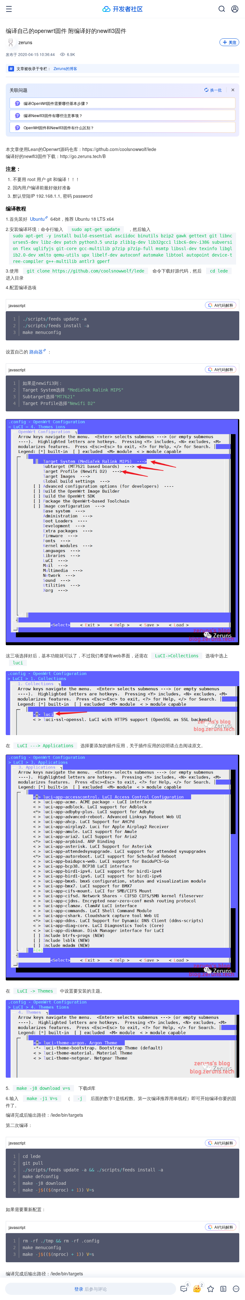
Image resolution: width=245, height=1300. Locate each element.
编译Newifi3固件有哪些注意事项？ (53, 115)
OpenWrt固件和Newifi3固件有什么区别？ (58, 127)
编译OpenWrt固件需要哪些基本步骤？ (56, 103)
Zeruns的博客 (65, 68)
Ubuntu (37, 219)
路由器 (36, 351)
